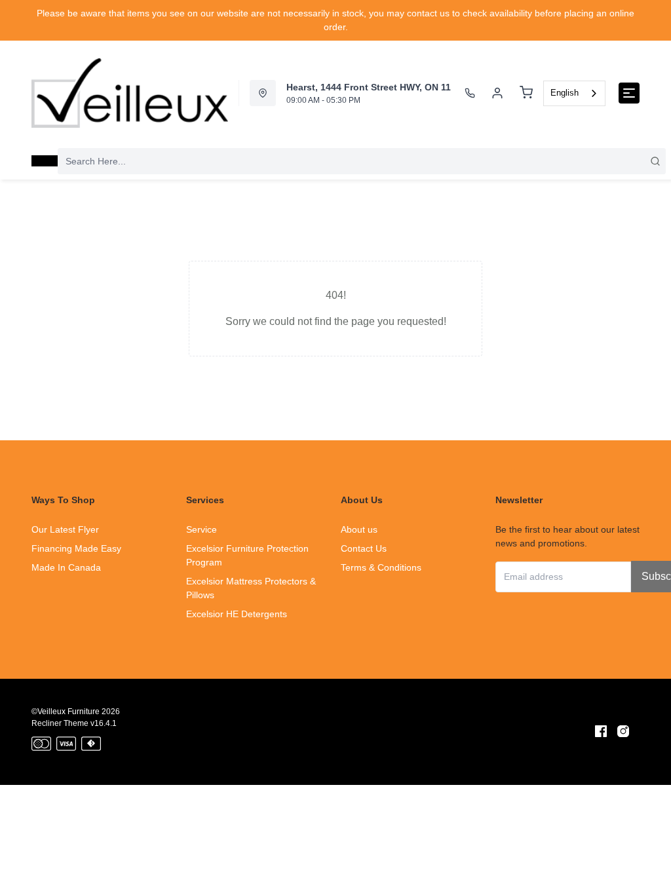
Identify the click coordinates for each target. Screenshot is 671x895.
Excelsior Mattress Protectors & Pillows (251, 588)
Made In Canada (66, 567)
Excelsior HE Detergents (236, 614)
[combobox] (574, 93)
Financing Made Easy (76, 548)
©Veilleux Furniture (65, 711)
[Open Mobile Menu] (629, 93)
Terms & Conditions (381, 567)
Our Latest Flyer (65, 529)
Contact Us (364, 548)
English (564, 93)
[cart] (526, 93)
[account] (497, 93)
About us (359, 529)
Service (201, 529)
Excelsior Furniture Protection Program (247, 555)
